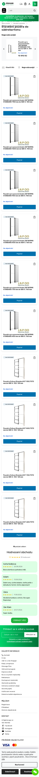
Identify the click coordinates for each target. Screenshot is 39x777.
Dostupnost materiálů (10, 668)
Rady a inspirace (8, 651)
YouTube (8, 719)
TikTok (7, 722)
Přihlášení (5, 695)
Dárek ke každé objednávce (12, 682)
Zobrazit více (18, 608)
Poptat (19, 112)
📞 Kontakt (6, 643)
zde (11, 759)
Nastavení (18, 765)
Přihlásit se (29, 622)
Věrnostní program (8, 657)
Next (34, 49)
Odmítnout (10, 772)
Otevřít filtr (10, 67)
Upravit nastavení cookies (18, 748)
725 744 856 (6, 710)
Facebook (8, 713)
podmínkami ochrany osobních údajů (18, 629)
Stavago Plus (6, 654)
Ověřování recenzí (8, 679)
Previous (4, 49)
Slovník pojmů (7, 676)
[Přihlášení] (28, 4)
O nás (4, 646)
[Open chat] (33, 771)
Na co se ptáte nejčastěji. (11, 662)
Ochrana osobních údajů (10, 673)
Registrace (6, 692)
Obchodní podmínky (9, 671)
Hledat (33, 10)
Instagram (8, 716)
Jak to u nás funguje (9, 648)
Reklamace (6, 665)
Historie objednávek (9, 698)
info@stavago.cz (7, 708)
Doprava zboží (7, 659)
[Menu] (4, 10)
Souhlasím (27, 772)
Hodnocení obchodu (19, 540)
